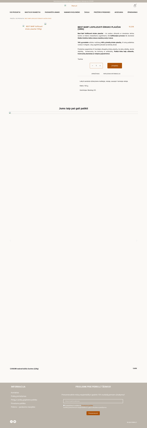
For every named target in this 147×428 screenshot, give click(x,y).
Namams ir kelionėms (72, 12)
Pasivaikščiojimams (52, 12)
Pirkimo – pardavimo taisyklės (23, 407)
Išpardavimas (132, 12)
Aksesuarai (119, 12)
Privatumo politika (18, 403)
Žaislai (86, 12)
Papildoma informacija (111, 73)
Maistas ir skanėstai (32, 12)
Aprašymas (96, 73)
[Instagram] (11, 421)
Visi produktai (15, 12)
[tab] (95, 73)
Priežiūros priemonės (102, 12)
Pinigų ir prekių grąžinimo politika (24, 400)
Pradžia (12, 18)
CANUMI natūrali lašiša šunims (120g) (24, 369)
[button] (10, 240)
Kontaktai (15, 393)
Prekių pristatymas (18, 396)
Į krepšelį (114, 66)
